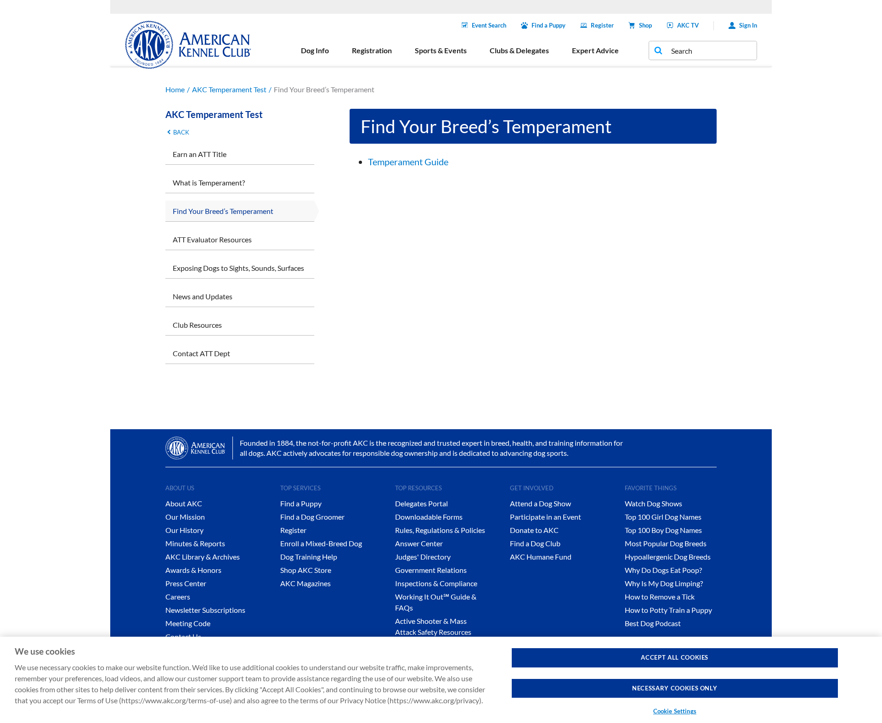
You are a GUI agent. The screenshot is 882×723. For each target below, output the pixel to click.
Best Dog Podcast (653, 623)
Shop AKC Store (305, 570)
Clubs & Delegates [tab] (519, 50)
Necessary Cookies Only (674, 688)
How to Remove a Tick (660, 596)
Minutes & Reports (195, 543)
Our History (184, 530)
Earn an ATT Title (199, 154)
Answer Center (419, 543)
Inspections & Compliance (436, 583)
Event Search (489, 25)
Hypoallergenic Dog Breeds (668, 556)
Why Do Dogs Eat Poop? (663, 570)
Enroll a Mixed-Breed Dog (321, 543)
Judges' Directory (423, 556)
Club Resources (197, 324)
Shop (645, 25)
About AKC (183, 503)
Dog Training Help (308, 556)
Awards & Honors (193, 570)
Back (181, 132)
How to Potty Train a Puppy (668, 609)
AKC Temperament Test (229, 89)
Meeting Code (187, 623)
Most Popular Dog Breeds (666, 543)
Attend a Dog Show (540, 503)
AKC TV (688, 25)
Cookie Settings (674, 711)
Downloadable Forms (429, 516)
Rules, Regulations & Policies (440, 530)
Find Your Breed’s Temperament (223, 211)
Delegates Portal (421, 503)
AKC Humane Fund (540, 556)
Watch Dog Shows (653, 503)
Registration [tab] (372, 50)
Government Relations (431, 570)
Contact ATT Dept (201, 353)
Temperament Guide (408, 161)
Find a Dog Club (535, 543)
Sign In (748, 25)
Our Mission (185, 516)
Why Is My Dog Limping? (664, 583)
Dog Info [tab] (315, 50)
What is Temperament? (209, 182)
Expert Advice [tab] (595, 50)
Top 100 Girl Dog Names (663, 516)
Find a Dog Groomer (312, 516)
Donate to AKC (534, 530)
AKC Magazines (305, 583)
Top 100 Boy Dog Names (663, 530)
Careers (177, 596)
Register (602, 25)
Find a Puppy (548, 25)
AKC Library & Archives (202, 556)
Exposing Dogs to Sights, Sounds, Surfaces (238, 267)
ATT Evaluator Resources (212, 239)
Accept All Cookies (674, 657)
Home (175, 89)
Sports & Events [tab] (441, 50)
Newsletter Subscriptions (205, 609)
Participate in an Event (545, 516)
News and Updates (202, 296)
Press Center (185, 583)
